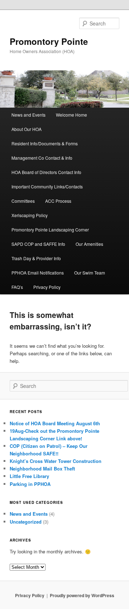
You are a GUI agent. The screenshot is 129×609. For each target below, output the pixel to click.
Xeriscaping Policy (29, 215)
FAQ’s (17, 287)
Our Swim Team (89, 273)
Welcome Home (71, 115)
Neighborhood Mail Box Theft (42, 468)
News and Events (28, 115)
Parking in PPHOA (30, 484)
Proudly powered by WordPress (82, 595)
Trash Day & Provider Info (36, 258)
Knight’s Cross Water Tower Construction (55, 461)
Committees (23, 201)
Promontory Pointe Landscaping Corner (50, 229)
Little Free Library (29, 476)
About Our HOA (26, 129)
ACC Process (58, 201)
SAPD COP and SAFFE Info (38, 244)
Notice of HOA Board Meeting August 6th (55, 423)
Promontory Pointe (49, 41)
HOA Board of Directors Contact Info (46, 172)
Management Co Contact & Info (41, 158)
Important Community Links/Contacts (47, 186)
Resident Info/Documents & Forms (44, 143)
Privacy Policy (47, 287)
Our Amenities (89, 244)
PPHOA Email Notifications (37, 273)
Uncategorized (26, 521)
